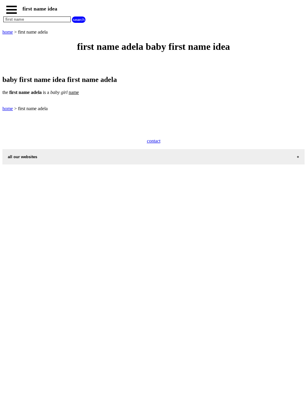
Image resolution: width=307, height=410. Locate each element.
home (7, 32)
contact (153, 140)
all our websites (22, 157)
